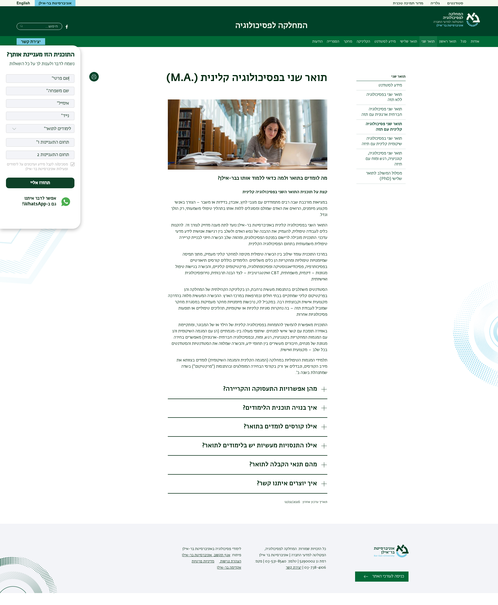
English (23, 2)
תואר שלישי (408, 41)
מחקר (348, 41)
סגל (463, 41)
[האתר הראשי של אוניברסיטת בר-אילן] (391, 556)
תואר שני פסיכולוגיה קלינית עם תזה (384, 127)
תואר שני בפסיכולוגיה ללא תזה (384, 97)
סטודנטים (455, 2)
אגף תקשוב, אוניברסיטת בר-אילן (206, 555)
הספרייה (333, 41)
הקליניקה (363, 41)
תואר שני (428, 41)
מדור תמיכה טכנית (408, 2)
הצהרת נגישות (230, 561)
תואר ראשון (447, 41)
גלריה (435, 2)
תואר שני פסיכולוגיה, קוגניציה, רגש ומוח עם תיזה (383, 158)
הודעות (317, 41)
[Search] (21, 26)
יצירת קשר (31, 41)
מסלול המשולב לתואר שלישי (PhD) (384, 176)
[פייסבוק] (66, 26)
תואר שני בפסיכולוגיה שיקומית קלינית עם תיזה (382, 141)
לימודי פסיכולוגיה (227, 549)
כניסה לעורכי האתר (388, 576)
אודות (475, 41)
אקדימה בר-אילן (229, 567)
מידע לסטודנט (385, 41)
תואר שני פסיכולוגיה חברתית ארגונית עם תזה (382, 112)
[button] (247, 389)
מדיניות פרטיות (203, 561)
